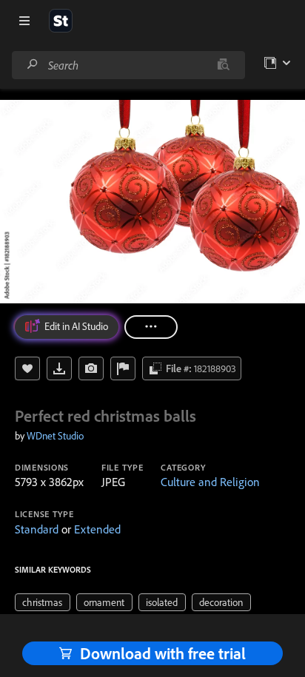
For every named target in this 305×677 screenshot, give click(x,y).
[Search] (32, 64)
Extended (97, 529)
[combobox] (128, 65)
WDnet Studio (55, 435)
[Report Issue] (122, 368)
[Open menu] (24, 21)
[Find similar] (223, 65)
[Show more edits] (151, 327)
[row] (42, 602)
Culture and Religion (210, 481)
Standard (36, 529)
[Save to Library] (27, 368)
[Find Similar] (91, 368)
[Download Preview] (59, 368)
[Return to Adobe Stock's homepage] (61, 21)
